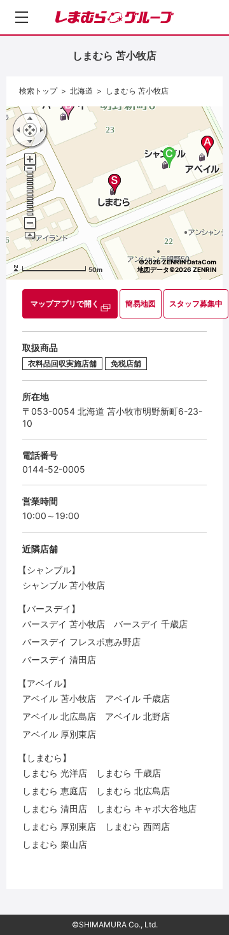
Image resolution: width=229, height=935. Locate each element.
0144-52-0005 (53, 469)
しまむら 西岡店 (137, 826)
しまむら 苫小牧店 (137, 91)
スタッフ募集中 (196, 303)
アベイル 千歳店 (137, 698)
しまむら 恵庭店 (54, 790)
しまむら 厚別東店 (59, 826)
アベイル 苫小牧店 (59, 698)
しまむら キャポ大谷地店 (146, 808)
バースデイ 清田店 (59, 659)
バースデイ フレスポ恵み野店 (81, 641)
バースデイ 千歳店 (151, 623)
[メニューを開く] (21, 17)
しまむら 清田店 (54, 808)
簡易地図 (140, 303)
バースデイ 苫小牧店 (63, 623)
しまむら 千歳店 (128, 772)
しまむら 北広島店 (133, 790)
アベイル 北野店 (137, 716)
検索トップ (38, 91)
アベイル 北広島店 (59, 716)
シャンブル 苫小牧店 (63, 585)
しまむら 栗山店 (54, 844)
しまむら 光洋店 (54, 772)
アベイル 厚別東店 (59, 734)
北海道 (81, 91)
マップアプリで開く (65, 303)
